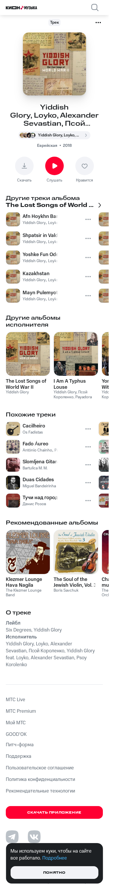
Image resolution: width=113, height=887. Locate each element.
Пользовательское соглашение (40, 767)
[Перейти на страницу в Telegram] (12, 836)
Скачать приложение (54, 812)
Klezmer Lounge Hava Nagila (24, 582)
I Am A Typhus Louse (70, 384)
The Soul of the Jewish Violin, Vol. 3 (75, 582)
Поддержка (18, 756)
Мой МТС (16, 722)
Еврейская (47, 146)
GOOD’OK (16, 734)
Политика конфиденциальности (40, 779)
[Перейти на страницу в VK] (34, 836)
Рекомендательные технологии (40, 791)
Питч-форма (20, 744)
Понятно (54, 872)
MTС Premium (21, 711)
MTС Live (15, 699)
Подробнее (54, 858)
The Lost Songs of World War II (26, 384)
